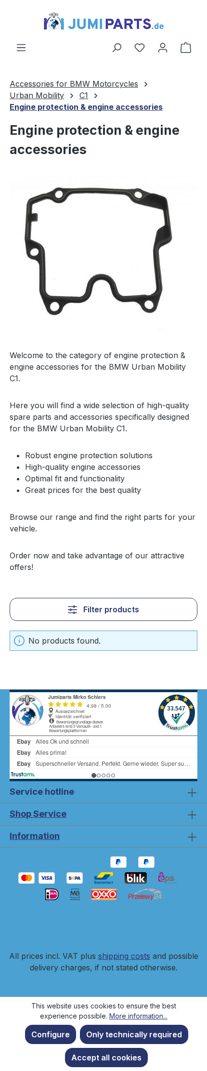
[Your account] (162, 47)
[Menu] (21, 47)
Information (35, 836)
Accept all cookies (106, 1057)
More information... (138, 1016)
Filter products (110, 609)
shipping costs (124, 956)
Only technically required (134, 1034)
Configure (50, 1034)
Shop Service (38, 814)
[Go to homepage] (103, 21)
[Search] (116, 47)
